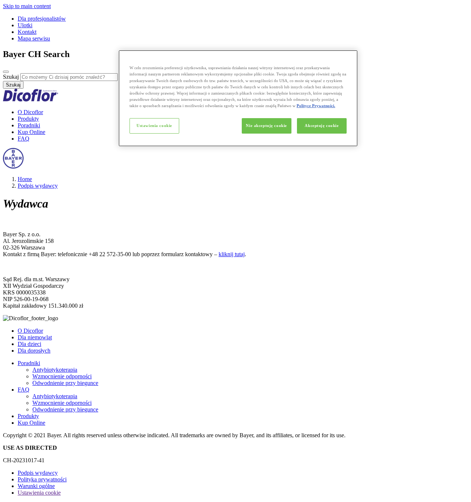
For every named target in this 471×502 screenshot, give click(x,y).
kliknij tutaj (232, 254)
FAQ (23, 138)
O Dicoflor (30, 112)
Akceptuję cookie (322, 125)
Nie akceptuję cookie (266, 125)
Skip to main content (27, 6)
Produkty (28, 119)
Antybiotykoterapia (54, 370)
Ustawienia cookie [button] (39, 492)
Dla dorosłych (34, 350)
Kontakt (27, 32)
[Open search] (6, 72)
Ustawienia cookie (154, 125)
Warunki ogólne (36, 486)
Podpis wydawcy (38, 186)
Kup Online (31, 132)
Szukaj (11, 77)
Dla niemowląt (35, 337)
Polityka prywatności (42, 479)
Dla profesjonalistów (42, 18)
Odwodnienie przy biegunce (65, 383)
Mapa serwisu (34, 38)
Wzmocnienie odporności (62, 376)
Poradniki (29, 125)
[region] (238, 98)
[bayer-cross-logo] (13, 166)
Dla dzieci (29, 344)
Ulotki (25, 25)
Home (25, 179)
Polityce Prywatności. (316, 105)
